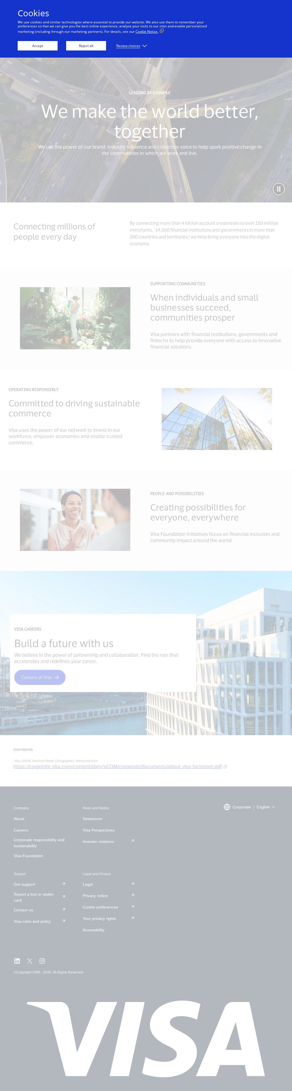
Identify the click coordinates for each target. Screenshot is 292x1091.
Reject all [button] (86, 45)
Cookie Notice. (146, 31)
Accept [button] (37, 45)
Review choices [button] (128, 45)
